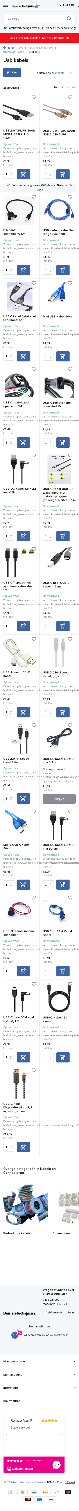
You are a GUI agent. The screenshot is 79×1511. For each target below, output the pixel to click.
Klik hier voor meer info (56, 38)
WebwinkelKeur (59, 1335)
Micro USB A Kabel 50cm (16, 846)
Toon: (57, 87)
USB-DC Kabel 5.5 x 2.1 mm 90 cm (59, 846)
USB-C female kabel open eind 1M (57, 404)
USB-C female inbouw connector (18, 932)
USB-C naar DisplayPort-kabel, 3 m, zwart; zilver (17, 1107)
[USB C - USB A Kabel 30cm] (59, 911)
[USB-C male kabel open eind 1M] (19, 382)
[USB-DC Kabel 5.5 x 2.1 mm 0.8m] (59, 739)
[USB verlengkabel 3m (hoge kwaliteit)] (59, 210)
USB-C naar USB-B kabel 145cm (56, 584)
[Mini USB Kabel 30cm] (59, 296)
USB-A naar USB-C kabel (16, 674)
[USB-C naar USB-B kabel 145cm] (59, 562)
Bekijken (59, 799)
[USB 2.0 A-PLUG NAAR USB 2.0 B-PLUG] (59, 111)
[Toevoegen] (23, 174)
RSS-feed (70, 1482)
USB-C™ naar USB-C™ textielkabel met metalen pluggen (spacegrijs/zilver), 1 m (59, 494)
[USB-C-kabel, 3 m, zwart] (59, 997)
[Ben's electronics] (34, 5)
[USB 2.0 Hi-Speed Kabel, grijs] (59, 652)
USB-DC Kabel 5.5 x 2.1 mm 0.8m (59, 760)
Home (20, 47)
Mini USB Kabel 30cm (58, 316)
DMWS (50, 1482)
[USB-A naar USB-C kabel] (19, 652)
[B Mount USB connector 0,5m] (19, 210)
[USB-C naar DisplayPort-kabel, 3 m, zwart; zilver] (19, 1083)
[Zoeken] (69, 18)
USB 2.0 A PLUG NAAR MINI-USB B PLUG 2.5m (19, 134)
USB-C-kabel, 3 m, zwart (56, 1019)
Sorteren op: (44, 73)
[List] (74, 87)
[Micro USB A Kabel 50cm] (19, 825)
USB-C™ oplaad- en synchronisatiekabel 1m (17, 586)
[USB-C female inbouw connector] (19, 911)
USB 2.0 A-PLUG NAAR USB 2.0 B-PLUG (59, 132)
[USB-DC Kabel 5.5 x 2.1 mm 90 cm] (59, 825)
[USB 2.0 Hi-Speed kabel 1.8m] (19, 738)
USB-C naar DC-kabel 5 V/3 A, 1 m (18, 1019)
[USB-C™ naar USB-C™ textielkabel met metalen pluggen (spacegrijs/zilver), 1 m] (59, 469)
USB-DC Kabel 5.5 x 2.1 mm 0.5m (19, 490)
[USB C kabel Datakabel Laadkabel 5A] (19, 296)
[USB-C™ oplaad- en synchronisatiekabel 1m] (19, 562)
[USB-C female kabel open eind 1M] (59, 383)
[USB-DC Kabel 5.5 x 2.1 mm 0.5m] (19, 469)
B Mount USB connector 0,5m (14, 231)
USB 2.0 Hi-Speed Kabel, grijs (56, 674)
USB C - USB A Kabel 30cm (57, 933)
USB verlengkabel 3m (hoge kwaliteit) (58, 232)
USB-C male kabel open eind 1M (16, 404)
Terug (10, 47)
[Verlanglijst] (34, 98)
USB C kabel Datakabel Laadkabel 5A (19, 318)
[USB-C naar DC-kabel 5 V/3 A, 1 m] (19, 997)
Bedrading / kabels (13, 51)
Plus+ (60, 1482)
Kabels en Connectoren (41, 47)
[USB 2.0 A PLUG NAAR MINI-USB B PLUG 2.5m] (19, 110)
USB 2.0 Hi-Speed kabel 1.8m (16, 760)
